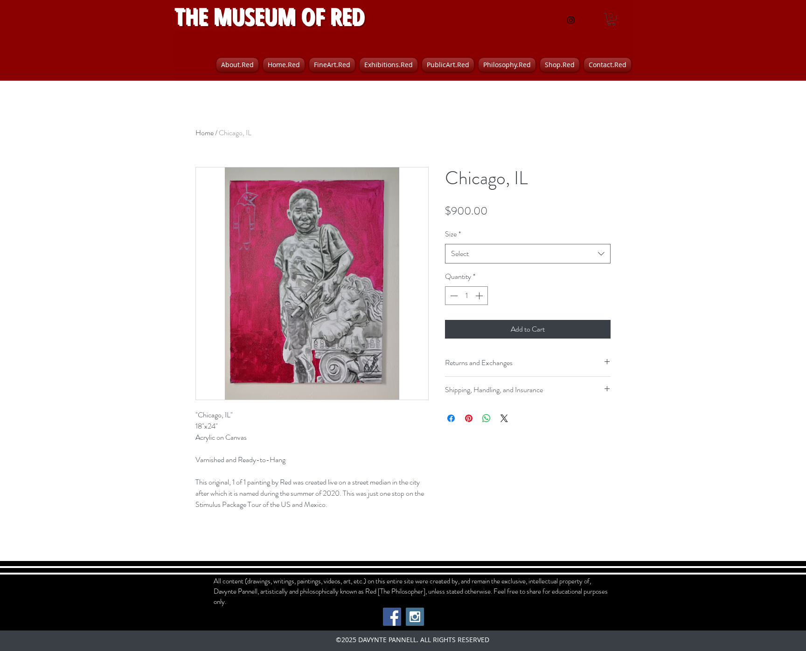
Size (453, 234)
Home (204, 132)
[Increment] (479, 296)
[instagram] (571, 20)
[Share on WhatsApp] (486, 418)
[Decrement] (452, 296)
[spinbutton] (466, 296)
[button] (611, 19)
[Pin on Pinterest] (468, 418)
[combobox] (528, 254)
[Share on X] (504, 418)
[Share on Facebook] (451, 418)
